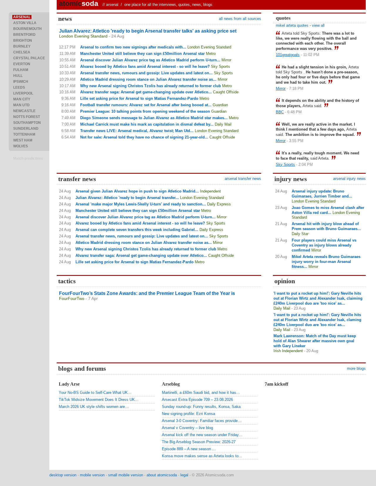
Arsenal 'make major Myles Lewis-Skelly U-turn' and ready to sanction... (140, 204)
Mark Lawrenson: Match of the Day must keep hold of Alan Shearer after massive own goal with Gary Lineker (314, 341)
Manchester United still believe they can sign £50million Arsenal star (142, 53)
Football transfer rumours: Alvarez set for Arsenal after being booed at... (146, 105)
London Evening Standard (83, 36)
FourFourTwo (71, 298)
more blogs (356, 368)
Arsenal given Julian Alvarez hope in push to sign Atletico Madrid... (137, 191)
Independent (210, 191)
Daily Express (219, 204)
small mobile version (125, 475)
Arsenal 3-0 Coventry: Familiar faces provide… (201, 421)
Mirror (226, 60)
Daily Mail (223, 124)
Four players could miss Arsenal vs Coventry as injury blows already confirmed (324, 245)
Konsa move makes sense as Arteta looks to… (202, 456)
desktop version (62, 475)
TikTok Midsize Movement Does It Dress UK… (99, 399)
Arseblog (171, 384)
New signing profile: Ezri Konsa (188, 413)
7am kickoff (276, 384)
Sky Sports (220, 66)
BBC (280, 112)
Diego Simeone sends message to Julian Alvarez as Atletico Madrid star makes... (154, 118)
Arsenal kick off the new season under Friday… (202, 435)
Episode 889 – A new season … (189, 449)
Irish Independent (288, 351)
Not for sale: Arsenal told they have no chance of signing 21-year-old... (144, 137)
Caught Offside (226, 92)
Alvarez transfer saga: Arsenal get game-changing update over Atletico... (146, 92)
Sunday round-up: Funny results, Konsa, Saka (201, 406)
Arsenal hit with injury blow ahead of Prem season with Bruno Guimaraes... (326, 226)
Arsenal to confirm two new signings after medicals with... (133, 47)
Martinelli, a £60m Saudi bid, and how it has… (201, 392)
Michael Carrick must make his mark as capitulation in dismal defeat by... (147, 124)
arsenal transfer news (243, 178)
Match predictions (28, 158)
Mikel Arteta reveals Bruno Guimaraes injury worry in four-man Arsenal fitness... (326, 261)
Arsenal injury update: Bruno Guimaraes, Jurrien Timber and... (322, 193)
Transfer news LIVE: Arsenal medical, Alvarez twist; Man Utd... (137, 131)
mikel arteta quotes (292, 25)
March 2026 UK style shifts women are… (94, 406)
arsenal (112, 4)
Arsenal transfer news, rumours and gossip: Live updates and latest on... (146, 73)
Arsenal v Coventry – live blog (187, 428)
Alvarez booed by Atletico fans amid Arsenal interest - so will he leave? (145, 66)
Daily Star (300, 234)
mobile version (92, 475)
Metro (211, 53)
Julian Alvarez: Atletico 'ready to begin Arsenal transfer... (127, 197)
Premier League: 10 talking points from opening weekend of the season (145, 111)
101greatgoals (288, 55)
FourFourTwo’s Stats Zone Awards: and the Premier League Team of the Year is (147, 293)
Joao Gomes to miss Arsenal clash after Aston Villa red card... (328, 210)
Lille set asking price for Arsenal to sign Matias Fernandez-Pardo (139, 98)
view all (318, 25)
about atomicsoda (162, 475)
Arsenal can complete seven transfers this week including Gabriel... (136, 229)
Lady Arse (69, 384)
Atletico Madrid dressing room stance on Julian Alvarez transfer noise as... (148, 79)
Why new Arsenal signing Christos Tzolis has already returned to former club (150, 86)
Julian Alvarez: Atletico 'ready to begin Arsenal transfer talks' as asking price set (147, 30)
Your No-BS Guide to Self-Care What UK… (95, 392)
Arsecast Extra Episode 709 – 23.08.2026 (197, 399)
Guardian (220, 105)
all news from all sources (240, 18)
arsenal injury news (349, 178)
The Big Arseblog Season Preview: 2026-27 (199, 442)
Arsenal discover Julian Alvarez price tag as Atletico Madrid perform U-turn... (150, 60)
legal (184, 475)
